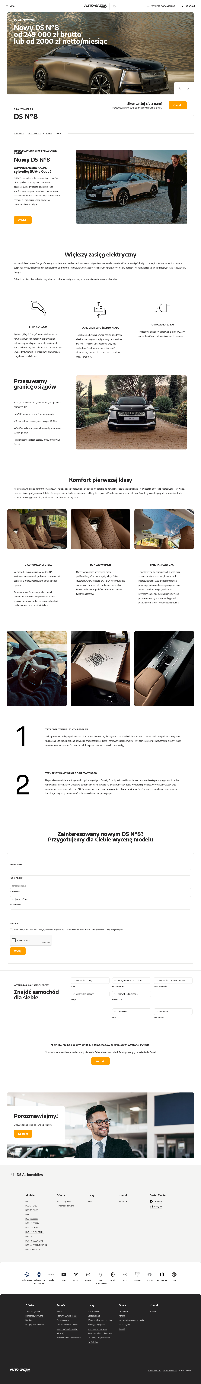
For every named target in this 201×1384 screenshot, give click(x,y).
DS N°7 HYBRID (32, 1223)
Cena (114, 1017)
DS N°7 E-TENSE (32, 1227)
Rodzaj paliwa (118, 986)
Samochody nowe (64, 1201)
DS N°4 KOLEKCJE (32, 1249)
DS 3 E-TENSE (31, 1206)
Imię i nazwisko (16, 864)
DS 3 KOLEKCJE (31, 1210)
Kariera (122, 1316)
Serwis (90, 1201)
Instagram (158, 1206)
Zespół (122, 1329)
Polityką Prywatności (46, 930)
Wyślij (17, 951)
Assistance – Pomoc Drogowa (100, 1333)
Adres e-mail (15, 891)
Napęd (73, 999)
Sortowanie (159, 1017)
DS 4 (27, 1214)
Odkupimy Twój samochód (99, 1338)
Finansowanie (93, 1311)
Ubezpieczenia (94, 1316)
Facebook (158, 1201)
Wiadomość (14, 924)
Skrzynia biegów (160, 986)
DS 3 (27, 1201)
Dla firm (28, 1320)
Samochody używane (65, 1206)
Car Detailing (93, 1342)
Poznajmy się (124, 1324)
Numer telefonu (17, 878)
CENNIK (22, 220)
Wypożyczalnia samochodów (69, 1338)
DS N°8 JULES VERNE (34, 1241)
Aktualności (124, 1311)
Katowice (123, 1201)
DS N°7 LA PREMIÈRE (34, 1232)
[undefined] (180, 88)
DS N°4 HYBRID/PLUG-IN (36, 1245)
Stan (73, 986)
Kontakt (178, 105)
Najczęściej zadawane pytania (131, 1320)
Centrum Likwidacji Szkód (67, 1324)
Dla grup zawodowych (34, 1324)
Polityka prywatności (154, 1370)
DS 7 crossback (31, 1219)
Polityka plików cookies (170, 1370)
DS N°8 (28, 1236)
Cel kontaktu (15, 905)
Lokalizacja (117, 999)
